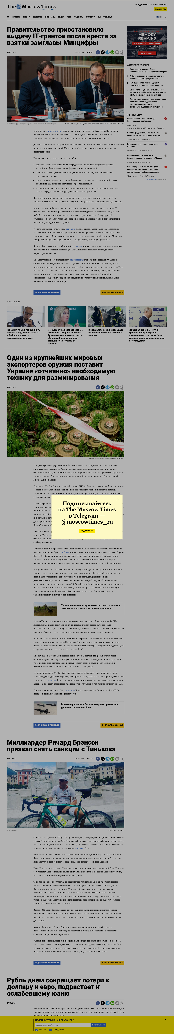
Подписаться (87, 531)
